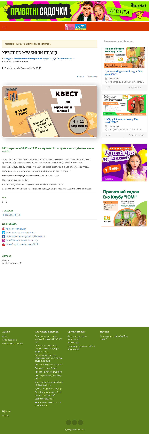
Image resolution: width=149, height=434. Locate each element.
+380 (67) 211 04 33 (11, 215)
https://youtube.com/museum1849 (22, 244)
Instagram (74, 422)
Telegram (80, 422)
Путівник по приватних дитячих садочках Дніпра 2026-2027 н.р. (47, 348)
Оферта (5, 415)
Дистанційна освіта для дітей (48, 364)
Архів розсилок (9, 340)
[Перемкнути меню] (4, 26)
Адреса (80, 76)
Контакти (92, 76)
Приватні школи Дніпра (46, 368)
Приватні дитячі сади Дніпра (48, 372)
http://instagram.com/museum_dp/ (22, 240)
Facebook (68, 422)
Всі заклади (73, 343)
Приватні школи (136, 135)
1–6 (108, 87)
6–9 (108, 135)
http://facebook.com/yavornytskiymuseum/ (26, 236)
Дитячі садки (135, 87)
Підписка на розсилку (12, 343)
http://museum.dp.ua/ (16, 229)
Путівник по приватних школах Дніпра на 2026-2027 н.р (48, 339)
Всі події (6, 58)
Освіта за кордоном (44, 399)
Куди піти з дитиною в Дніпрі (48, 388)
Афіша (5, 336)
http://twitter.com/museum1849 (20, 232)
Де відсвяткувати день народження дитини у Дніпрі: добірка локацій (48, 358)
